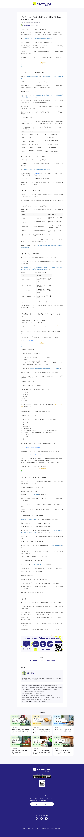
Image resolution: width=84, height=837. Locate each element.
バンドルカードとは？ (27, 340)
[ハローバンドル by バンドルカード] (42, 4)
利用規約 (29, 828)
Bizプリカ (37, 173)
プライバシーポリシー (36, 828)
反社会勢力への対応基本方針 (55, 828)
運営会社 (25, 828)
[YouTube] (46, 818)
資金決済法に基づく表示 (45, 828)
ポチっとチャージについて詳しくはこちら (32, 454)
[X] (41, 818)
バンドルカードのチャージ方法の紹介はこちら (33, 447)
